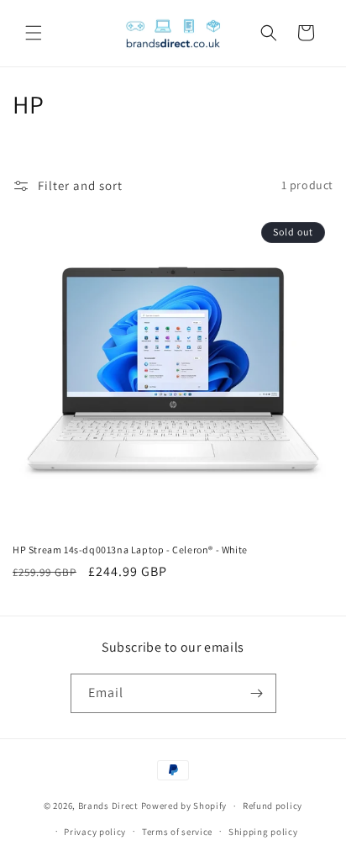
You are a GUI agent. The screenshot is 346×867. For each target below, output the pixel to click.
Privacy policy (95, 832)
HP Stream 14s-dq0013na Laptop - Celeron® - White (130, 549)
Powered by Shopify (184, 805)
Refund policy (272, 805)
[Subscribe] (257, 693)
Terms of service (177, 832)
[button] (33, 32)
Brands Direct (108, 805)
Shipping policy (263, 832)
